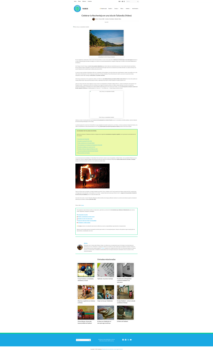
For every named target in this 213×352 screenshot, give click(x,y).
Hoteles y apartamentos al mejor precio (86, 216)
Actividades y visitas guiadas (84, 222)
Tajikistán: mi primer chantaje (105, 278)
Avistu (82, 205)
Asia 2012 (106, 22)
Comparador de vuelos (83, 214)
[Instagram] (122, 1)
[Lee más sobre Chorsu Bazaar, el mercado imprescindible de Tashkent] (86, 312)
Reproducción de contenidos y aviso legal (110, 349)
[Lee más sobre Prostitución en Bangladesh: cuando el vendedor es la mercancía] (125, 269)
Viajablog (85, 9)
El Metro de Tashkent (122, 321)
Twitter (103, 248)
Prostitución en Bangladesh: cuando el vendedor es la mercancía (124, 280)
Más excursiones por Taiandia (84, 152)
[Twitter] (120, 1)
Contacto (121, 349)
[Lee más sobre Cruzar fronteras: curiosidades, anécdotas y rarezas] (86, 269)
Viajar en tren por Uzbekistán (105, 301)
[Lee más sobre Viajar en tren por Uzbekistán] (105, 292)
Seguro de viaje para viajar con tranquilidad (87, 220)
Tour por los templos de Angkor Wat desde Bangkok (88, 150)
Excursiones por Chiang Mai (83, 139)
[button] (112, 8)
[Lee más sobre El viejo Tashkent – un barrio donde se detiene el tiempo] (125, 292)
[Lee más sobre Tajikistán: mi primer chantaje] (105, 269)
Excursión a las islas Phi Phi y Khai (85, 141)
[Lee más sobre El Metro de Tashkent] (125, 312)
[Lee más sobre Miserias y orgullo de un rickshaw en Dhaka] (86, 292)
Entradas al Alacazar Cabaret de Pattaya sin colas (88, 148)
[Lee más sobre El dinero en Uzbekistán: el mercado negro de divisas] (105, 312)
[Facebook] (119, 1)
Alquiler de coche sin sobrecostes (85, 218)
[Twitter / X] (128, 340)
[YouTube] (124, 1)
